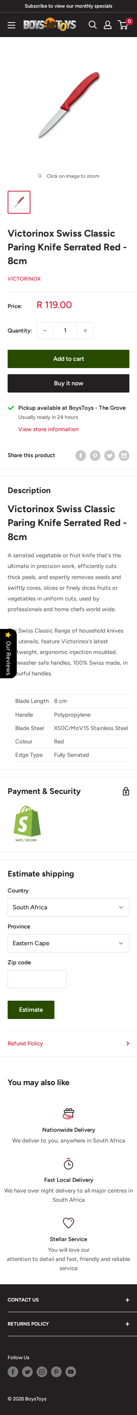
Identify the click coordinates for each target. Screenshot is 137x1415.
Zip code (19, 962)
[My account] (108, 25)
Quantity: (20, 330)
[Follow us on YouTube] (70, 1371)
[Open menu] (11, 25)
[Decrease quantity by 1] (45, 331)
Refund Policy (25, 1043)
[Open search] (93, 25)
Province (19, 926)
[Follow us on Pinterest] (56, 1371)
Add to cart (68, 358)
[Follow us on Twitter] (27, 1371)
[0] (123, 24)
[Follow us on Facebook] (13, 1371)
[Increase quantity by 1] (85, 331)
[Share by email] (124, 455)
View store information (48, 429)
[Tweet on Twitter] (109, 455)
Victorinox (24, 279)
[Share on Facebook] (80, 455)
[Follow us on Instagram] (42, 1371)
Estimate (31, 1009)
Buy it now (68, 383)
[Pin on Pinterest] (95, 455)
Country (18, 890)
